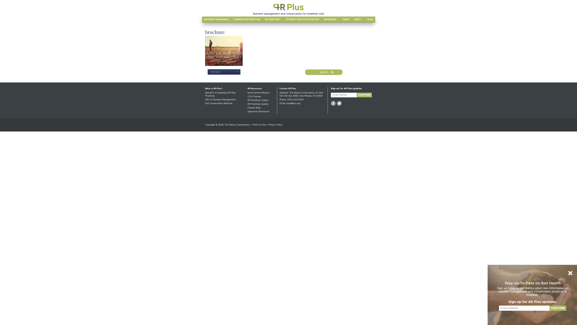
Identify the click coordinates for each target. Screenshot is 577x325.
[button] (224, 72)
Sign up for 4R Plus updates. (533, 301)
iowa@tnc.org (293, 103)
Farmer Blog (253, 108)
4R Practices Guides (257, 104)
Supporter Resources (258, 112)
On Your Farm (272, 19)
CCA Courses (254, 97)
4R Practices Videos (258, 100)
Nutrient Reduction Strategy (302, 19)
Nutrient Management (216, 19)
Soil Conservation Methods (218, 103)
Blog (370, 19)
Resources (330, 19)
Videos (346, 19)
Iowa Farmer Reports (258, 93)
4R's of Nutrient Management (220, 100)
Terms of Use (259, 125)
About (358, 19)
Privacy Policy (275, 125)
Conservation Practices (247, 19)
